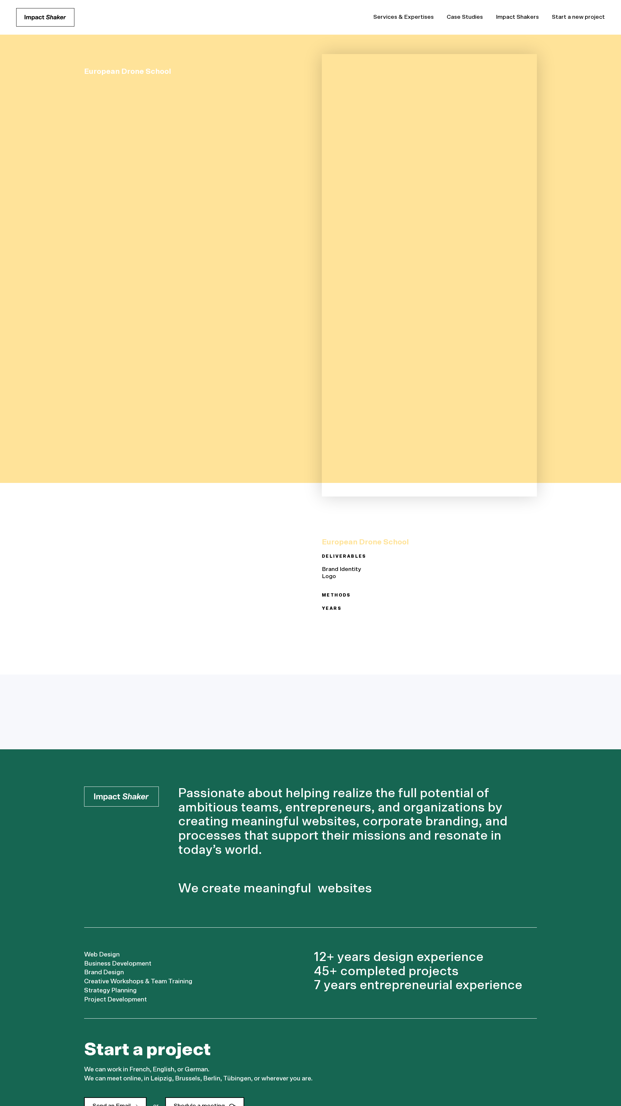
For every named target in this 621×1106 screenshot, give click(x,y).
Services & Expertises (403, 17)
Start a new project (578, 17)
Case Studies (465, 17)
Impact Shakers (517, 17)
